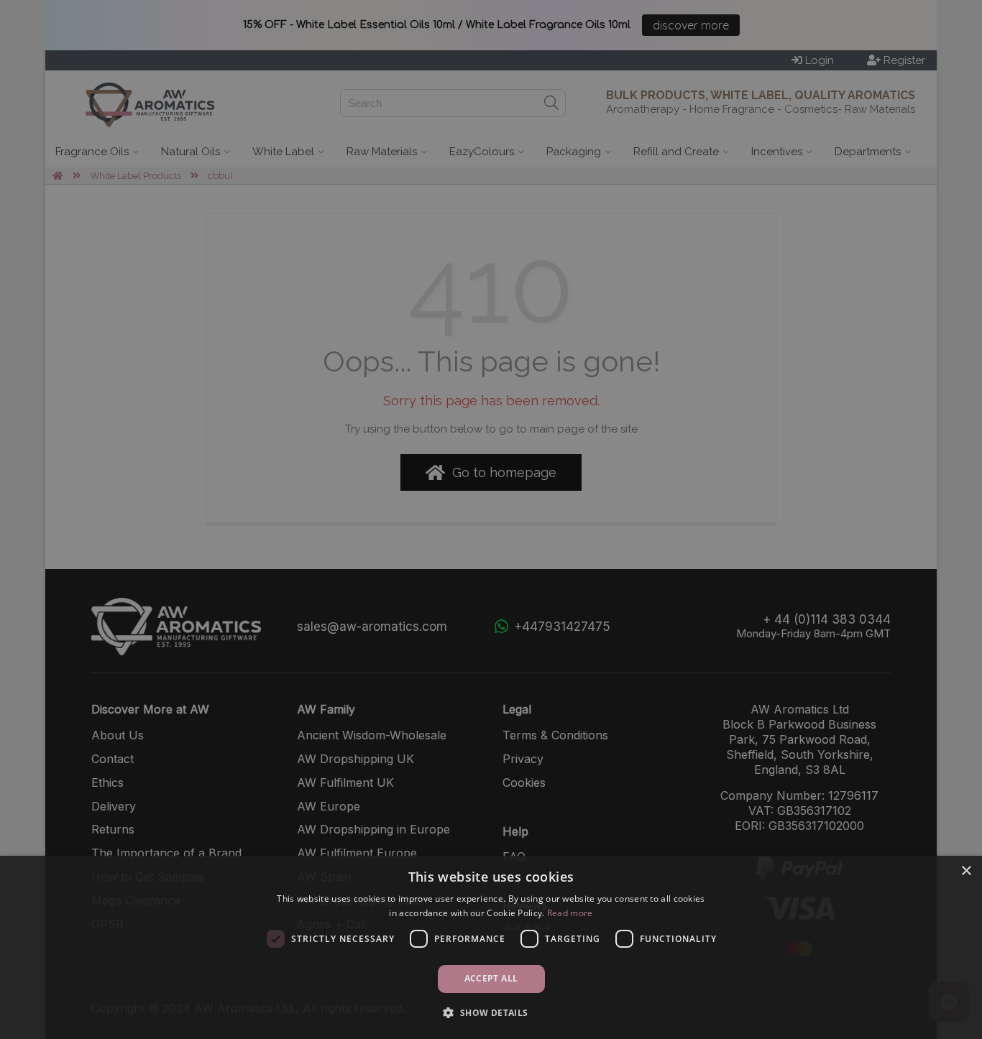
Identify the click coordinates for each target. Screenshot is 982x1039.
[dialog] (491, 947)
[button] (491, 1013)
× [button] (965, 871)
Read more (570, 913)
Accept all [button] (491, 978)
